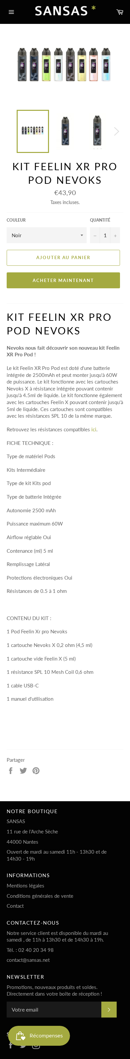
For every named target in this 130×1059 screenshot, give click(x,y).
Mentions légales (25, 885)
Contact (15, 906)
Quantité (100, 220)
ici (93, 429)
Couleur (16, 220)
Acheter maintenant (63, 280)
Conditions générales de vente (40, 896)
